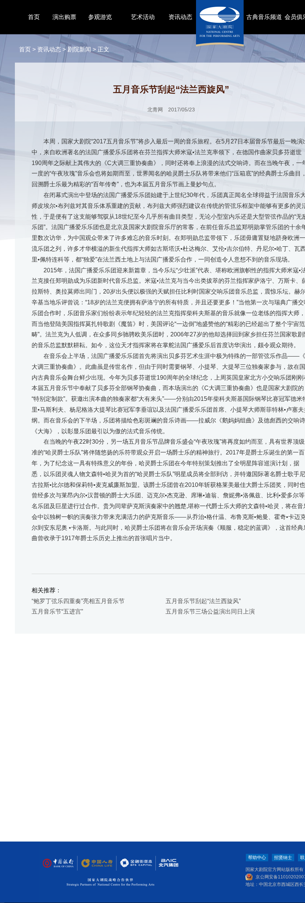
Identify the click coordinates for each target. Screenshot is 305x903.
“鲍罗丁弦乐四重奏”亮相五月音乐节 (78, 601)
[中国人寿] (96, 863)
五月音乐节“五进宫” (57, 611)
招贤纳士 (283, 857)
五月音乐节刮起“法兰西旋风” (203, 601)
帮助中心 (257, 857)
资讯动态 (180, 17)
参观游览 (100, 17)
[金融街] (132, 863)
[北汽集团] (166, 863)
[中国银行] (58, 863)
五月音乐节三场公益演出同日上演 (210, 611)
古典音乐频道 (264, 17)
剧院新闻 (79, 49)
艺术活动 (143, 17)
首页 (34, 17)
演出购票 (64, 17)
